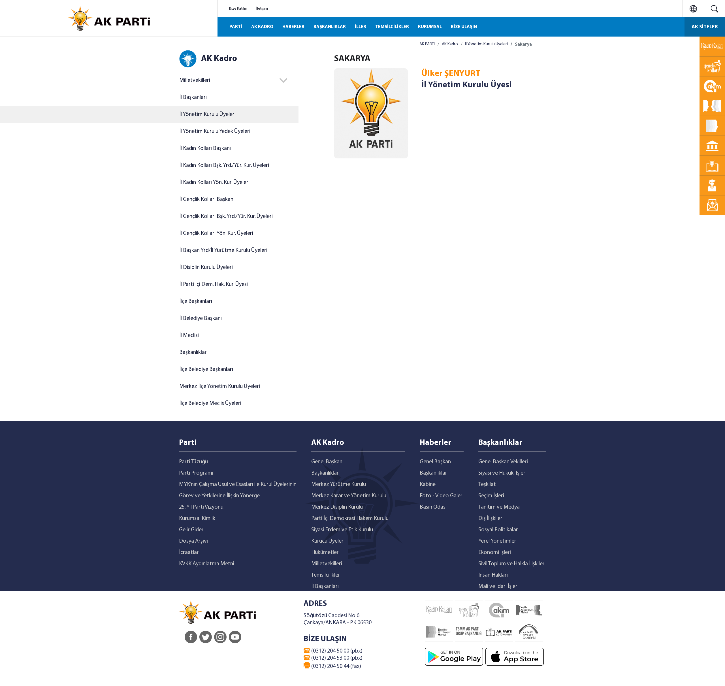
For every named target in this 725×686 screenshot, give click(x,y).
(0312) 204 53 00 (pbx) (336, 658)
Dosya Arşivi (193, 541)
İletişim (262, 9)
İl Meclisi (189, 335)
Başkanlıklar (193, 352)
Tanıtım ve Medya (499, 507)
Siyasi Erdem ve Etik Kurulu (342, 530)
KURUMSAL (430, 27)
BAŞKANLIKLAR (330, 27)
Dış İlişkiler (490, 518)
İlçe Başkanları (195, 301)
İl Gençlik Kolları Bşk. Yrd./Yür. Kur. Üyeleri (226, 216)
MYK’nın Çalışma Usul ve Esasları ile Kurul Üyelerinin (238, 484)
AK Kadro (450, 44)
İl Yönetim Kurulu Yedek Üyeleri (214, 131)
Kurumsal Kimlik (197, 518)
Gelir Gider (191, 530)
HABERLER (293, 27)
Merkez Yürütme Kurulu (338, 484)
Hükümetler (325, 552)
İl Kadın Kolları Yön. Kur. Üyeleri (214, 182)
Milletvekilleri (326, 564)
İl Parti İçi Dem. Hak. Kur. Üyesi (213, 284)
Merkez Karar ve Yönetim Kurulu (348, 496)
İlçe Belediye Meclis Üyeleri (210, 403)
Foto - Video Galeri (442, 496)
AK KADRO (262, 27)
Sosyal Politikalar (498, 530)
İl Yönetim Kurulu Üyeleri (207, 114)
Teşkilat (487, 484)
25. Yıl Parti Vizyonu (201, 507)
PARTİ (235, 27)
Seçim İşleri (491, 496)
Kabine (428, 484)
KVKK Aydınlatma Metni (206, 564)
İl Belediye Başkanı (200, 318)
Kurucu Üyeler (327, 541)
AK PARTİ (427, 44)
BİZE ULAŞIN (464, 27)
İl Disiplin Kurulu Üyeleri (206, 267)
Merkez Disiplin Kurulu (337, 507)
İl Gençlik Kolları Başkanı (206, 199)
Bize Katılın (238, 9)
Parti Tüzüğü (193, 462)
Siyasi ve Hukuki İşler (501, 473)
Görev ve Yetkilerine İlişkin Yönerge (219, 496)
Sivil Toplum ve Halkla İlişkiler (511, 564)
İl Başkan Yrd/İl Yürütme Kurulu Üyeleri (223, 250)
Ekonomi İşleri (494, 552)
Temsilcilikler (325, 575)
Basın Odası (433, 507)
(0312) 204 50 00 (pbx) (336, 651)
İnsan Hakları (493, 575)
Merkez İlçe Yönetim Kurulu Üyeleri (219, 386)
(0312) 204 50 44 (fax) (335, 666)
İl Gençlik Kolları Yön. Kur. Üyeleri (216, 233)
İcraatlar (189, 552)
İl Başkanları (193, 97)
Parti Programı (196, 473)
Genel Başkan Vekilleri (503, 462)
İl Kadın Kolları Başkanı (205, 148)
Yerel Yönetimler (497, 541)
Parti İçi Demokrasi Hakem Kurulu (350, 518)
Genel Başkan (326, 462)
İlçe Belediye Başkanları (206, 369)
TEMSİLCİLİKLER (392, 27)
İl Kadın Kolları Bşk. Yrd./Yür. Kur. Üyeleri (224, 165)
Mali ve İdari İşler (497, 586)
